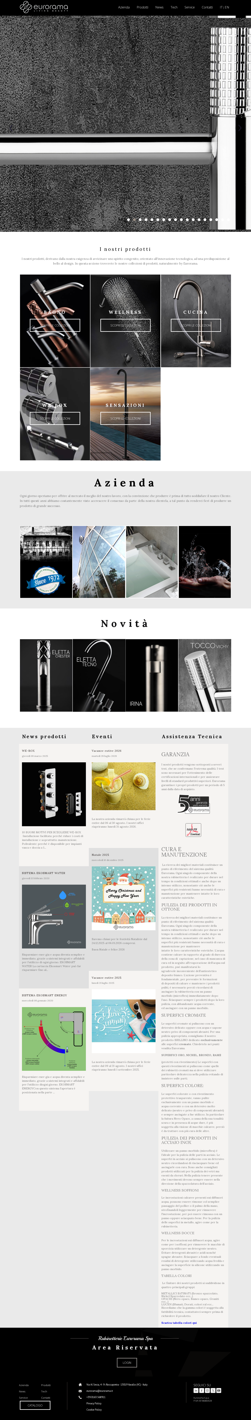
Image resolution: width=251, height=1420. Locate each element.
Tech (174, 7)
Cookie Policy (94, 1409)
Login (127, 1363)
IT (221, 7)
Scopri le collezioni (55, 325)
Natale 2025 (100, 855)
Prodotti (142, 7)
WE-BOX (28, 751)
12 (193, 219)
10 (181, 219)
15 (210, 219)
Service (190, 7)
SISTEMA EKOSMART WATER (43, 873)
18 (228, 219)
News (159, 7)
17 (222, 219)
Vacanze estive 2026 (107, 751)
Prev (11, 128)
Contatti (207, 7)
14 (205, 219)
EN (227, 7)
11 (187, 219)
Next (239, 128)
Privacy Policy (93, 1403)
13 (199, 219)
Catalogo (35, 1405)
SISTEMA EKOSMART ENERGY (44, 995)
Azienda (24, 1385)
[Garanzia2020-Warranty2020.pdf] (193, 830)
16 (216, 219)
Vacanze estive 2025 (107, 977)
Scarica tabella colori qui (179, 1323)
